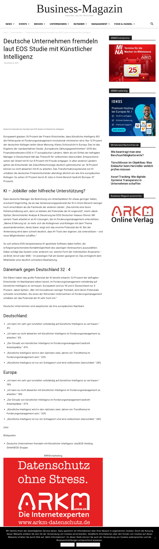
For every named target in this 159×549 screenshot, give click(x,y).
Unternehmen (58, 23)
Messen (38, 23)
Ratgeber (79, 23)
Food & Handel (123, 23)
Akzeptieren (67, 544)
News (9, 23)
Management (99, 23)
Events (23, 23)
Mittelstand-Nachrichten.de (125, 145)
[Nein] (155, 537)
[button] (152, 24)
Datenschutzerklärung (88, 544)
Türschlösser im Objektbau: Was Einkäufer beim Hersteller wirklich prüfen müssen (132, 166)
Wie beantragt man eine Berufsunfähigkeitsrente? (127, 153)
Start (5, 32)
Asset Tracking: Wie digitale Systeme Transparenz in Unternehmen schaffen (128, 180)
